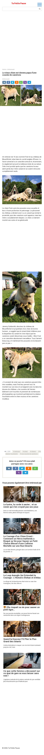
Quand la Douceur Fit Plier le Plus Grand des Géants (19, 640)
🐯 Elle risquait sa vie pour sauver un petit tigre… (21, 608)
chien (26, 451)
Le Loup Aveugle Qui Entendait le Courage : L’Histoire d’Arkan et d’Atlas (22, 576)
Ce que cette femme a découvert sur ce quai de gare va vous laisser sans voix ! (21, 673)
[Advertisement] (22, 39)
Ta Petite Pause (18, 3)
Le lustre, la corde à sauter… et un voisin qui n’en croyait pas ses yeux (20, 505)
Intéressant (5, 79)
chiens (33, 451)
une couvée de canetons (29, 454)
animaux (17, 451)
